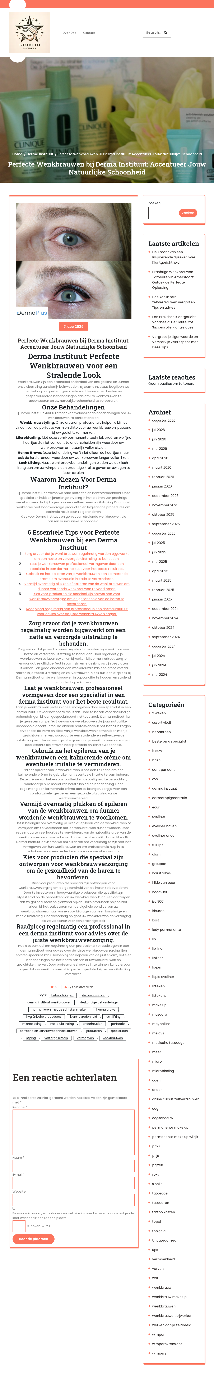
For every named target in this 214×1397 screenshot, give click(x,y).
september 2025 (166, 524)
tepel (156, 1221)
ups (155, 1249)
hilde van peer (164, 882)
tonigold (159, 1231)
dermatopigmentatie (169, 797)
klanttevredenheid (83, 1017)
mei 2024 (159, 674)
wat (155, 1278)
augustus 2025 (164, 533)
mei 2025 (159, 561)
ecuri (156, 807)
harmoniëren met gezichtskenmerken (60, 1009)
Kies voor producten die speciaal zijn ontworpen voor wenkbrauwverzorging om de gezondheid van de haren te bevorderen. (76, 598)
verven (158, 1268)
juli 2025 (158, 542)
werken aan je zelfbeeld (171, 1325)
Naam (18, 1157)
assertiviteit (161, 722)
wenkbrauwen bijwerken (172, 1315)
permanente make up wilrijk (175, 1136)
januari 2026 (162, 486)
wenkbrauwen (113, 1038)
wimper (158, 1334)
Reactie (20, 1107)
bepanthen (161, 732)
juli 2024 (158, 655)
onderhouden (92, 1024)
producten (94, 1031)
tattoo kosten (163, 1212)
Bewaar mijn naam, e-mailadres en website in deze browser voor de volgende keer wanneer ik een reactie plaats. (73, 1215)
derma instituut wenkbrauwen (49, 1002)
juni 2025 (159, 552)
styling (31, 1038)
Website (19, 1191)
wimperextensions (167, 1344)
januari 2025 (162, 599)
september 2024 (166, 637)
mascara (159, 1014)
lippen (157, 967)
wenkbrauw (161, 1287)
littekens (159, 995)
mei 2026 (159, 448)
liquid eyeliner (163, 976)
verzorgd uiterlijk (56, 1038)
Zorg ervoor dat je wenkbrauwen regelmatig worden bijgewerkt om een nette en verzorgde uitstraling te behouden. (77, 556)
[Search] (165, 32)
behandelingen (62, 995)
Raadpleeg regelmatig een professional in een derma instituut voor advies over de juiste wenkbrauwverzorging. (77, 611)
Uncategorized (164, 1240)
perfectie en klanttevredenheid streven (49, 1031)
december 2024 (165, 608)
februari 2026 (163, 477)
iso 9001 (158, 901)
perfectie (118, 1024)
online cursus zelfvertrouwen (175, 1099)
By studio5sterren (80, 987)
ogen (156, 1080)
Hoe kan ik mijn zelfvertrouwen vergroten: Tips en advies (173, 302)
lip (154, 939)
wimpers (159, 1353)
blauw (157, 750)
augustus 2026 (164, 420)
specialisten (119, 1031)
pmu (156, 1146)
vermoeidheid (163, 1259)
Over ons (69, 33)
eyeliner (158, 816)
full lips (157, 845)
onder (157, 1089)
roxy (155, 1174)
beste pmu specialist (169, 741)
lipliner (157, 958)
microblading (32, 1024)
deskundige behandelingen (100, 1002)
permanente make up (170, 1127)
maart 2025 (161, 580)
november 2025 (165, 505)
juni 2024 (159, 665)
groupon (159, 863)
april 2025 (160, 571)
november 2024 (165, 618)
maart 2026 (161, 467)
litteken (158, 986)
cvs (155, 779)
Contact (89, 33)
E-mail (18, 1174)
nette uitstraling (62, 1024)
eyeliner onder (164, 835)
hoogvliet (159, 892)
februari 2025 (163, 590)
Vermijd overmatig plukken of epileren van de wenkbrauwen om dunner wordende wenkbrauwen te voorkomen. (77, 586)
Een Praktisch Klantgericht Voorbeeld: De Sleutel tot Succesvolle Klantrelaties (174, 322)
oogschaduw (162, 1118)
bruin (156, 760)
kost (155, 920)
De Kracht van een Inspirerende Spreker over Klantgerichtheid (173, 257)
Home (17, 154)
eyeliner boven (164, 826)
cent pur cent (163, 769)
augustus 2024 (164, 646)
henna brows (105, 1009)
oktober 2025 (163, 514)
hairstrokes (161, 873)
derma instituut (40, 154)
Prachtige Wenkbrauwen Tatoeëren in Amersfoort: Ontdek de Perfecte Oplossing (173, 279)
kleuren (158, 910)
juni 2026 (159, 439)
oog (155, 1108)
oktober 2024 (163, 627)
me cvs (158, 1033)
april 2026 (160, 458)
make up (159, 1005)
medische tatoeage (168, 1042)
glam (156, 854)
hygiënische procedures (43, 1017)
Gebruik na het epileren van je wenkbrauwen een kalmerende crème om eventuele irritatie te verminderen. (77, 576)
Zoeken (154, 203)
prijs (155, 1155)
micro (157, 1061)
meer (156, 1052)
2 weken (159, 713)
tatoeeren (160, 1202)
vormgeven (85, 1038)
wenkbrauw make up (169, 1296)
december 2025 (165, 495)
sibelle (157, 1183)
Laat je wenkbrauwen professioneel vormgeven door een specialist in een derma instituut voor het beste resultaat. (77, 566)
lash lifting (113, 1017)
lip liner (158, 948)
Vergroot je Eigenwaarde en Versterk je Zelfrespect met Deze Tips (175, 342)
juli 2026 (158, 429)
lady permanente (166, 929)
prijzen (157, 1165)
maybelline (161, 1023)
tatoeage (160, 1193)
